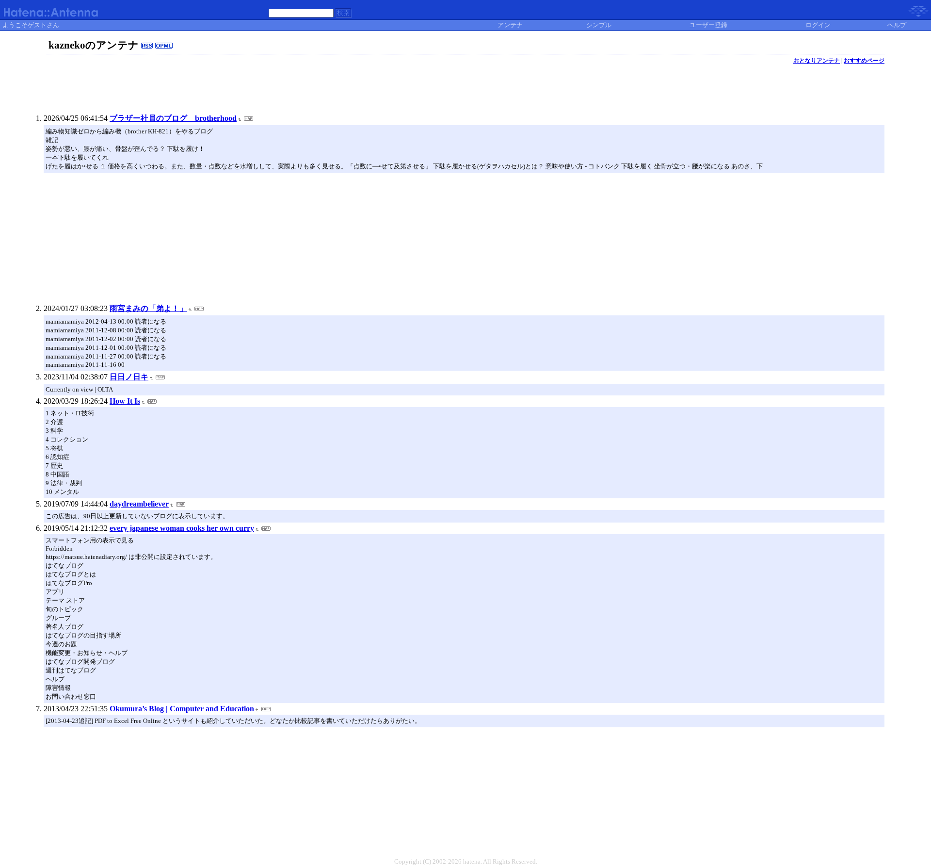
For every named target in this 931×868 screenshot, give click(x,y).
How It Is (125, 401)
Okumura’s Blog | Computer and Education (182, 708)
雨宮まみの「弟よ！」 (148, 308)
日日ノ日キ (129, 377)
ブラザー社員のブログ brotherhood (173, 118)
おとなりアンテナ (816, 60)
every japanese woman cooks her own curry (182, 528)
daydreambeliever (139, 504)
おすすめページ (864, 60)
